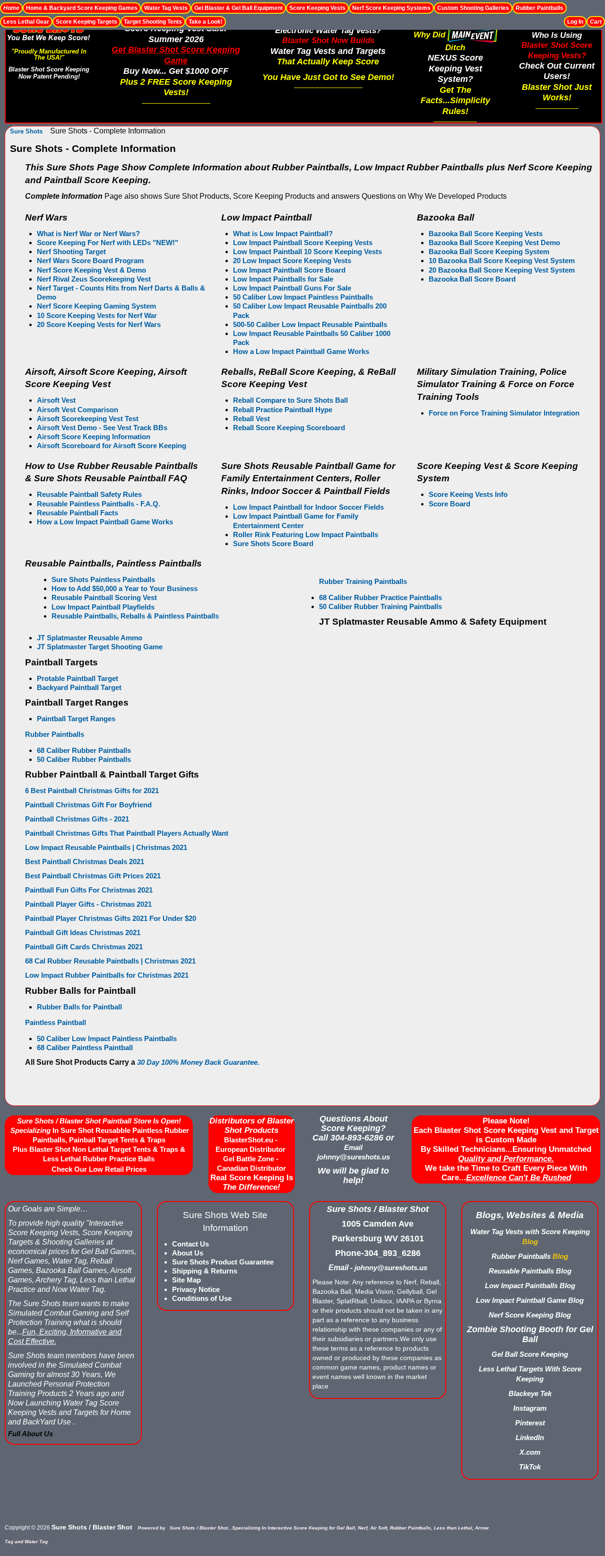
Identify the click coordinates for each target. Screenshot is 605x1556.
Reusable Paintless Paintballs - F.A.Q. (98, 504)
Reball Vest (251, 419)
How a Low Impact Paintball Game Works (105, 522)
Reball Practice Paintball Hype (282, 410)
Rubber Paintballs (539, 8)
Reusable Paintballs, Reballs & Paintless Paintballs (135, 616)
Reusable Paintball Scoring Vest (104, 597)
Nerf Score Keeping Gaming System (96, 306)
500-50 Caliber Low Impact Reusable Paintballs (310, 324)
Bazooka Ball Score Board (472, 279)
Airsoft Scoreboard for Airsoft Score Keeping (111, 446)
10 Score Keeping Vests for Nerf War (97, 315)
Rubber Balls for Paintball (79, 1007)
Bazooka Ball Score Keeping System (489, 252)
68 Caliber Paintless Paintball (85, 1047)
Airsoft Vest (56, 400)
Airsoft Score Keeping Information (93, 437)
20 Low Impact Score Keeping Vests (292, 260)
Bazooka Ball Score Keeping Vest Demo (494, 243)
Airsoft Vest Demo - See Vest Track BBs (102, 428)
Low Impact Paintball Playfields (103, 607)
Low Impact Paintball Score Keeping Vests (302, 243)
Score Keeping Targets (86, 21)
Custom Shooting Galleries (473, 8)
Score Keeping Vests (317, 8)
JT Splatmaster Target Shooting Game (100, 647)
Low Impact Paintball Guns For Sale (292, 288)
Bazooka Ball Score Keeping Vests (486, 234)
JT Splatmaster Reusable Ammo (89, 638)
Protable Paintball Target (77, 678)
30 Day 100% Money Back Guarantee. (198, 1062)
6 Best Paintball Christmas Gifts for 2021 (92, 791)
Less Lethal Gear (26, 21)
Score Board (449, 504)
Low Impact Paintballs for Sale (283, 279)
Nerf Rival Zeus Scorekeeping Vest (94, 279)
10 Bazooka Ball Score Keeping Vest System (502, 260)
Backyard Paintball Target (79, 687)
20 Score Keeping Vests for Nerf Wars (99, 324)
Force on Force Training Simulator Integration (504, 413)
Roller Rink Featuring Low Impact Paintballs (305, 534)
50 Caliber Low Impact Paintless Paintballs (303, 297)
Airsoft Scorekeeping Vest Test (87, 419)
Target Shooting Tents (153, 21)
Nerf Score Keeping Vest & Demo (91, 270)
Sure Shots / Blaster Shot (92, 1527)
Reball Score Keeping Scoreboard (290, 428)
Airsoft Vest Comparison (77, 410)
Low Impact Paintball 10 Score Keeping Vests (307, 252)
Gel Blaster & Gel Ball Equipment (238, 8)
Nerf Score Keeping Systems (391, 8)
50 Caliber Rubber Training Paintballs (380, 606)
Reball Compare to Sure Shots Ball (290, 400)
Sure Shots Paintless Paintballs (103, 579)
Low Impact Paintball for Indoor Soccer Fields (308, 507)
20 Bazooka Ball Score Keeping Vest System (502, 270)
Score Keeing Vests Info (468, 494)
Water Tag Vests (166, 8)
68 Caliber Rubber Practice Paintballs (380, 597)
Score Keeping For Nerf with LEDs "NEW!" (107, 243)
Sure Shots (26, 131)
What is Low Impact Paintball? (283, 234)
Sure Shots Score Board (273, 543)
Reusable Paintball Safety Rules (89, 494)
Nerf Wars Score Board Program (90, 260)
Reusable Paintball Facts (77, 513)
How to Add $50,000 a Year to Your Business (125, 588)
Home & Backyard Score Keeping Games (82, 8)
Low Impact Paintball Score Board (289, 270)
